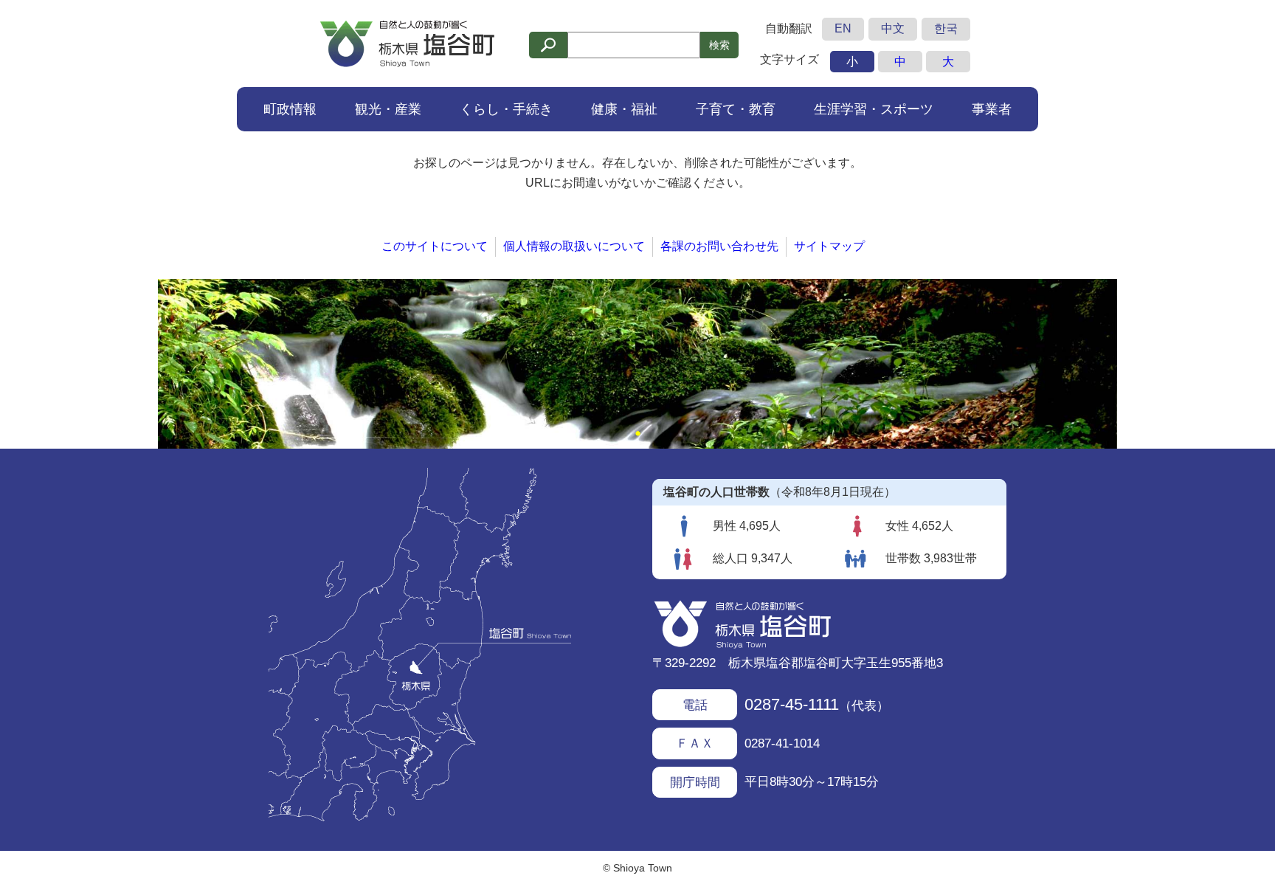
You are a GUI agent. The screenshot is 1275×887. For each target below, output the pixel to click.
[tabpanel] (637, 364)
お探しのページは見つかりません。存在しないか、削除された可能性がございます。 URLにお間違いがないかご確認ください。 (637, 172)
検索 (719, 45)
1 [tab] (637, 434)
